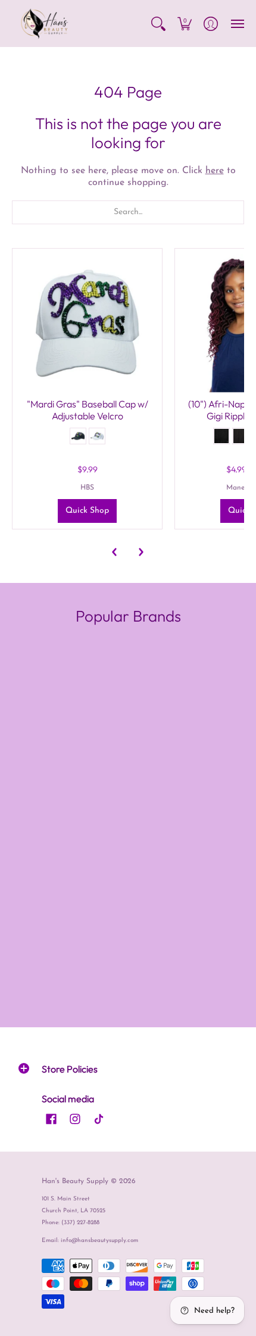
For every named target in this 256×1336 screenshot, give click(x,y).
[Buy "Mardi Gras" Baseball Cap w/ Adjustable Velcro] (87, 323)
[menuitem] (158, 23)
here (214, 170)
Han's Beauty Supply (75, 1181)
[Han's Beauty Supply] (44, 23)
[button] (158, 23)
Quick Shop (87, 510)
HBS (87, 487)
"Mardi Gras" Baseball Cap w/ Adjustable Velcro (87, 410)
